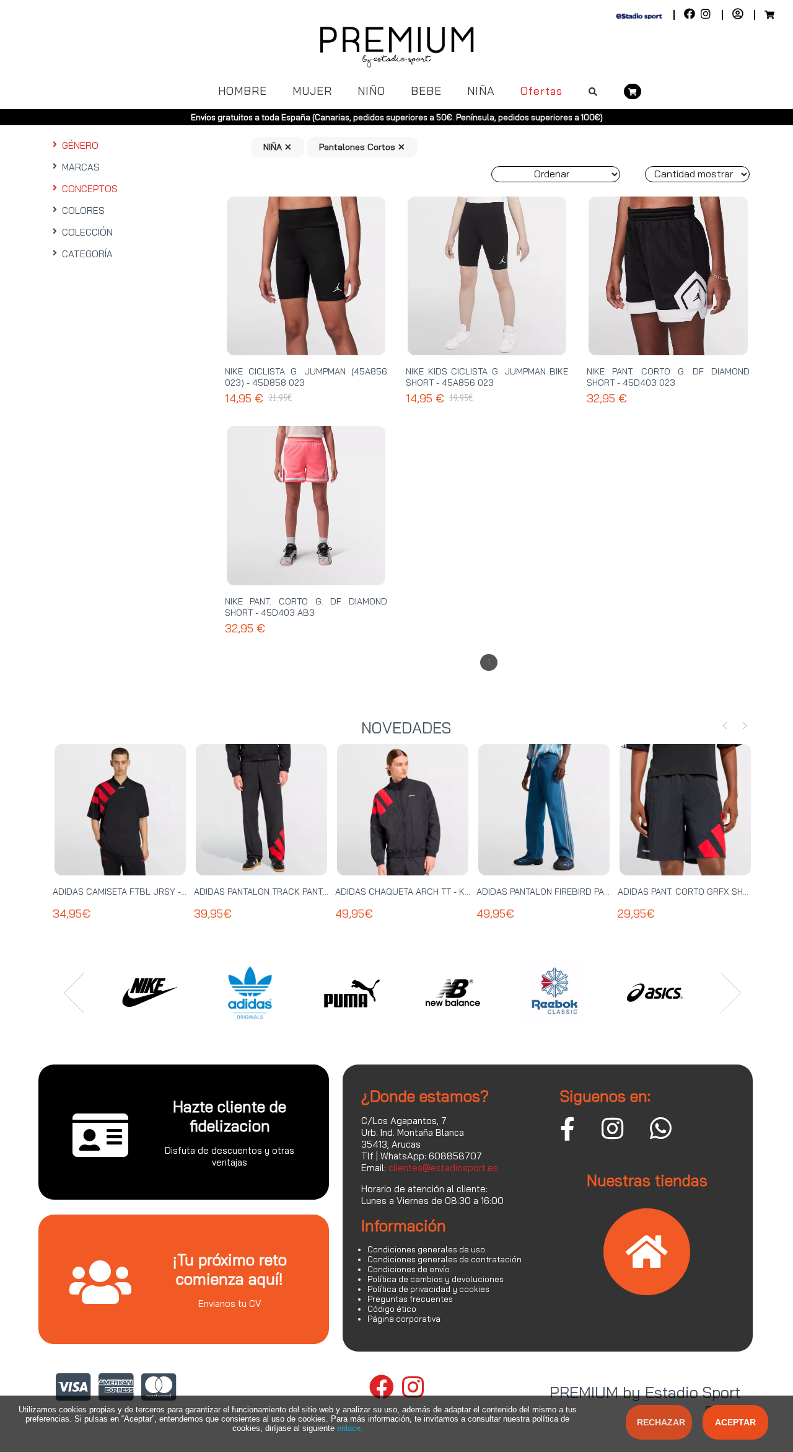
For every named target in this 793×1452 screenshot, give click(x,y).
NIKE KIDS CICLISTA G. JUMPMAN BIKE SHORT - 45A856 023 (487, 377)
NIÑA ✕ (277, 147)
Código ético (391, 1309)
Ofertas (541, 91)
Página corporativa (403, 1319)
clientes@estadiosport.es (443, 1168)
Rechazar (661, 1422)
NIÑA (481, 91)
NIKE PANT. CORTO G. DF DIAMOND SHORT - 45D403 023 (668, 377)
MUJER (312, 91)
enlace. (350, 1428)
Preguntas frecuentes (410, 1299)
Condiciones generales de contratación (444, 1259)
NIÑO (371, 91)
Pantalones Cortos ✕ (362, 147)
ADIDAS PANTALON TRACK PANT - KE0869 (279, 891)
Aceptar (735, 1422)
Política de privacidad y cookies (428, 1289)
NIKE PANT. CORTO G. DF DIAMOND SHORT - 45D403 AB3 (306, 607)
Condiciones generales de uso (426, 1249)
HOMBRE (242, 91)
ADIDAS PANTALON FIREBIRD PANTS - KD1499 (568, 891)
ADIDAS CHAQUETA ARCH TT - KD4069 (414, 891)
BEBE (426, 91)
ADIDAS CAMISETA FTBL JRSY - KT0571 (132, 891)
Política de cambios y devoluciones (435, 1279)
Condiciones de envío (408, 1269)
